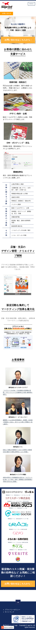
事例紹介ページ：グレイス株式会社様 (18, 529)
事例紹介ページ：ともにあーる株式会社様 (18, 542)
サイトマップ (9, 612)
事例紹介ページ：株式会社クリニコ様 (18, 508)
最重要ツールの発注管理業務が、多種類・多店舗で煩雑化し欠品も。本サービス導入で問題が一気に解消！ (17, 422)
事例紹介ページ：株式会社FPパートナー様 (18, 518)
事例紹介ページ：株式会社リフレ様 (18, 549)
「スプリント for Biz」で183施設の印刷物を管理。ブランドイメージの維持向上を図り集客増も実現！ (17, 392)
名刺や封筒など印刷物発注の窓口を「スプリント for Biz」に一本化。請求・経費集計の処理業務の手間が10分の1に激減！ (17, 479)
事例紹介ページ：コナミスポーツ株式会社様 (18, 501)
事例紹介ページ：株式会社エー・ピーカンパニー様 (18, 495)
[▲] (18, 602)
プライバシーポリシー (12, 609)
